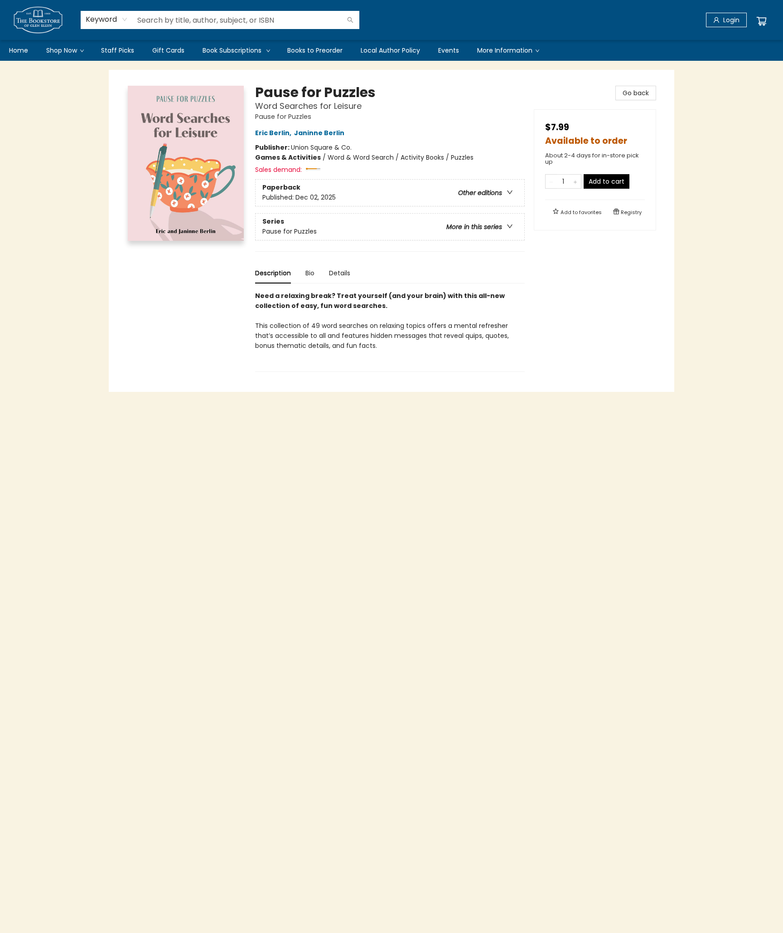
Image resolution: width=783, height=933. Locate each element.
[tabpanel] (390, 331)
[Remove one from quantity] (551, 181)
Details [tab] (339, 273)
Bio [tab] (309, 273)
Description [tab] (273, 273)
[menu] (391, 50)
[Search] (350, 20)
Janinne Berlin (319, 132)
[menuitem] (18, 50)
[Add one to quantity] (575, 181)
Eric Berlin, (274, 132)
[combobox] (107, 19)
